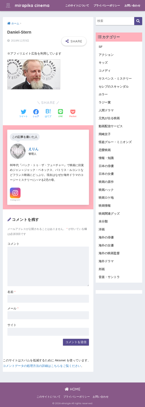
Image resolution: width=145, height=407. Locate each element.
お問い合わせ (132, 5)
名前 (11, 292)
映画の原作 (106, 182)
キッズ (103, 62)
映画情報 (105, 205)
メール (13, 308)
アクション (106, 54)
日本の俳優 (106, 166)
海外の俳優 (106, 237)
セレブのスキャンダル (114, 86)
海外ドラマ (106, 261)
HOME (74, 389)
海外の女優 (106, 245)
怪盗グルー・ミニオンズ (115, 142)
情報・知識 (106, 158)
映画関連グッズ (109, 213)
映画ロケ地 (106, 197)
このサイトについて (77, 5)
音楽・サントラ (109, 277)
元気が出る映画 (109, 118)
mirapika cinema (32, 5)
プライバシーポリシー (107, 5)
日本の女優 (106, 174)
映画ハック (106, 190)
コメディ (105, 70)
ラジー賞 (105, 102)
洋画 (102, 229)
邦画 (102, 269)
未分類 (103, 221)
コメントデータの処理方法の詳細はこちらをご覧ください (42, 366)
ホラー (103, 94)
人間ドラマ (106, 110)
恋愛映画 (105, 150)
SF (100, 46)
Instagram (15, 200)
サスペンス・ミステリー (115, 78)
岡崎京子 (105, 134)
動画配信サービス (111, 126)
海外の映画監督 (109, 253)
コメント (13, 244)
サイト (11, 325)
